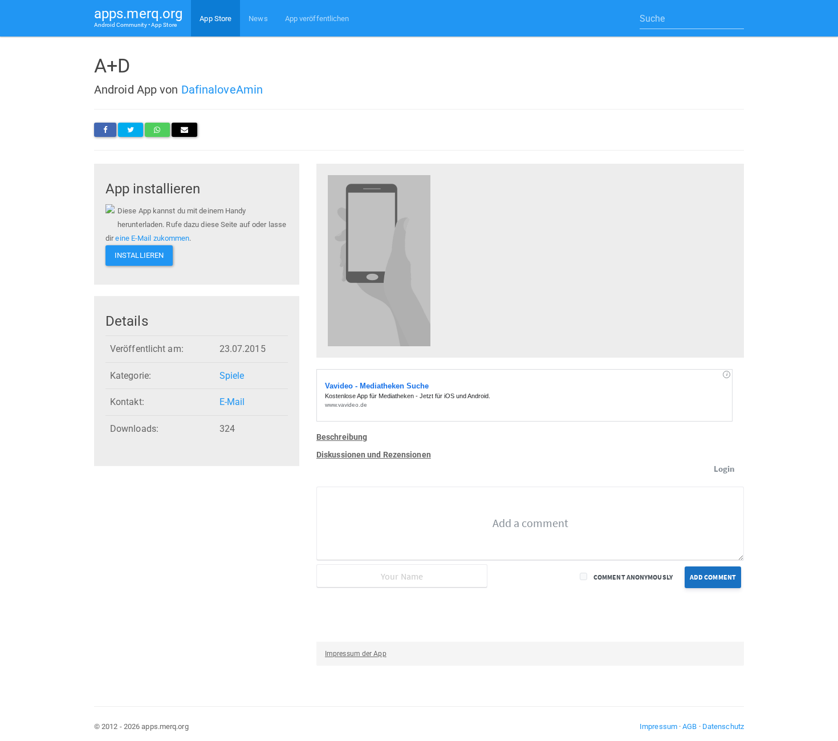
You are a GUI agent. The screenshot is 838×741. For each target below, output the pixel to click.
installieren (139, 255)
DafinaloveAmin (222, 89)
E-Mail (232, 401)
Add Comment (713, 577)
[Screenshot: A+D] (379, 260)
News (258, 18)
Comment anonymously (633, 577)
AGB (689, 726)
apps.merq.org (138, 17)
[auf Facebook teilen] (105, 130)
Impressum (658, 726)
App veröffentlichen (317, 18)
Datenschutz (723, 726)
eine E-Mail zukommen (152, 238)
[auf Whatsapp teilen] (157, 130)
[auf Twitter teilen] (130, 130)
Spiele (232, 375)
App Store (215, 18)
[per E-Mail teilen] (184, 130)
